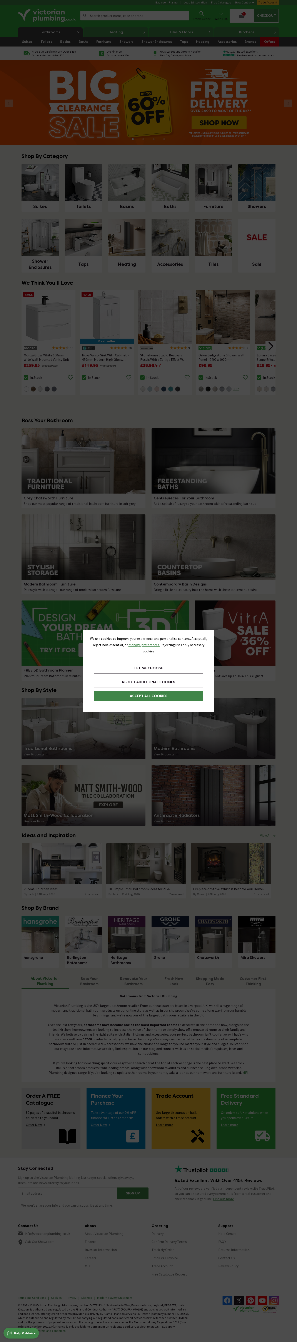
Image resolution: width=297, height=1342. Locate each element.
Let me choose (148, 668)
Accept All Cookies (148, 696)
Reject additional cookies (148, 682)
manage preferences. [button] (144, 645)
